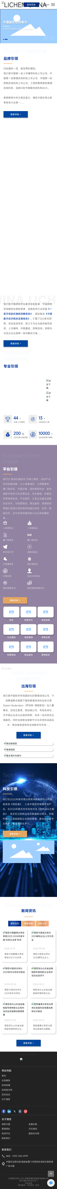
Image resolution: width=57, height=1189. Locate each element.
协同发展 (6, 1085)
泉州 (37, 1185)
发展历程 (33, 1124)
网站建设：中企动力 (26, 1185)
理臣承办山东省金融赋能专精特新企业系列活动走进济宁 (42, 993)
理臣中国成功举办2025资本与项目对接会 (13, 993)
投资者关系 (7, 1089)
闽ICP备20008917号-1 (28, 1180)
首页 (4, 1075)
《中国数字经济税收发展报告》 (23, 394)
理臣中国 (6, 1124)
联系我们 (6, 1138)
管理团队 (6, 1128)
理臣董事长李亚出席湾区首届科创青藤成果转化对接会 (42, 1029)
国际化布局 (34, 1133)
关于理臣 (6, 1099)
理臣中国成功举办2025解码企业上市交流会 (42, 957)
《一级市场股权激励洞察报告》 (23, 386)
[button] (3, 39)
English (46, 4)
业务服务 (6, 1080)
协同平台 (6, 1133)
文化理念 (33, 1128)
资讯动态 (6, 1094)
